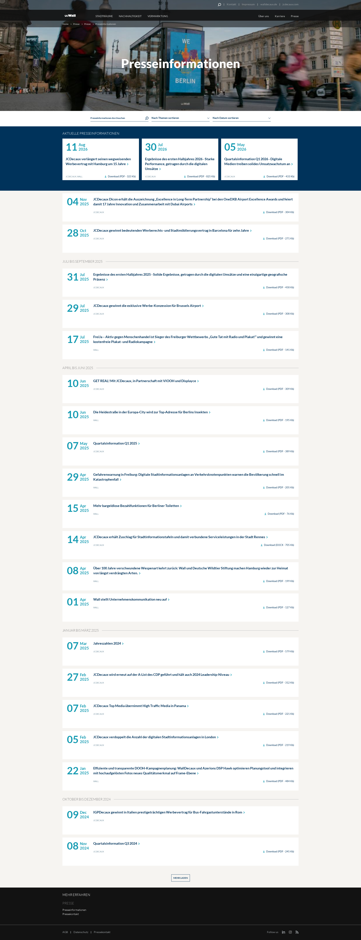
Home (65, 24)
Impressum (248, 4)
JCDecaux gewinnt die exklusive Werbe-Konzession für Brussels (147, 305)
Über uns (263, 16)
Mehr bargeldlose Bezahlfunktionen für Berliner (136, 506)
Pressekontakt (70, 914)
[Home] (76, 15)
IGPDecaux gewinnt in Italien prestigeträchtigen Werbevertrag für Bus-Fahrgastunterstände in (167, 812)
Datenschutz (81, 932)
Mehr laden (180, 877)
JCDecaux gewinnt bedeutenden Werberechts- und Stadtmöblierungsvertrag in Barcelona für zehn (171, 230)
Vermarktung (158, 16)
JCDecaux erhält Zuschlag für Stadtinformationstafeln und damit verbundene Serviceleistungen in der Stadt (179, 537)
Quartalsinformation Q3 (115, 843)
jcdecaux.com (291, 4)
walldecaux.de (268, 4)
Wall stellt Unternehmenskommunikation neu (130, 599)
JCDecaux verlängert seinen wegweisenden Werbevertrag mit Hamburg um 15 (98, 161)
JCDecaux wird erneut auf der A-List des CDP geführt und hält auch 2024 (161, 674)
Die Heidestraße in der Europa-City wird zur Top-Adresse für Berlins (150, 412)
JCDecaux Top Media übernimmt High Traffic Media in (139, 706)
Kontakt (231, 4)
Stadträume (104, 16)
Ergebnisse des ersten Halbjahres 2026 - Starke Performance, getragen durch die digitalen (180, 164)
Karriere (280, 16)
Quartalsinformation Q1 (115, 443)
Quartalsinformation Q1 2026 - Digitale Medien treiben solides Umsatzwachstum (257, 161)
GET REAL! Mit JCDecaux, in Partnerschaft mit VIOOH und (144, 381)
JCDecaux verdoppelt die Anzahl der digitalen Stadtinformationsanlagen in (154, 737)
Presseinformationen (74, 909)
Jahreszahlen (107, 643)
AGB (65, 932)
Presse (295, 16)
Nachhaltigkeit (130, 16)
